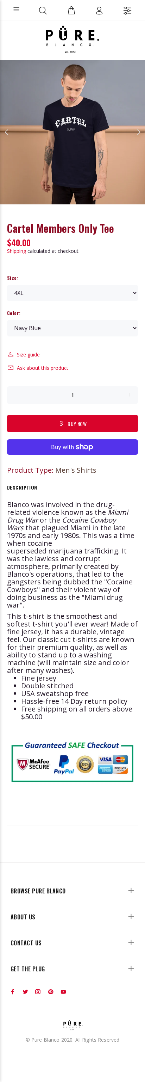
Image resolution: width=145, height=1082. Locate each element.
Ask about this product (42, 368)
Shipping (16, 251)
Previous (6, 132)
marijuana (65, 551)
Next (138, 132)
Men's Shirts (75, 470)
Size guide (28, 354)
